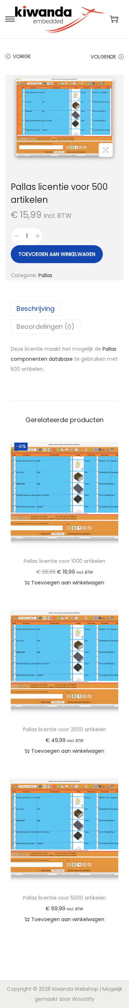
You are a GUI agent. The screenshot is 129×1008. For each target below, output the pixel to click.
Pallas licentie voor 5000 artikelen (64, 897)
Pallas (45, 275)
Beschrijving (35, 308)
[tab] (64, 309)
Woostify (83, 999)
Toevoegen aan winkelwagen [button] (67, 582)
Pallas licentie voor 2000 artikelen (64, 729)
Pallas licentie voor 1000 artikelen (64, 561)
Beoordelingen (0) (45, 326)
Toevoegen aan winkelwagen (56, 254)
